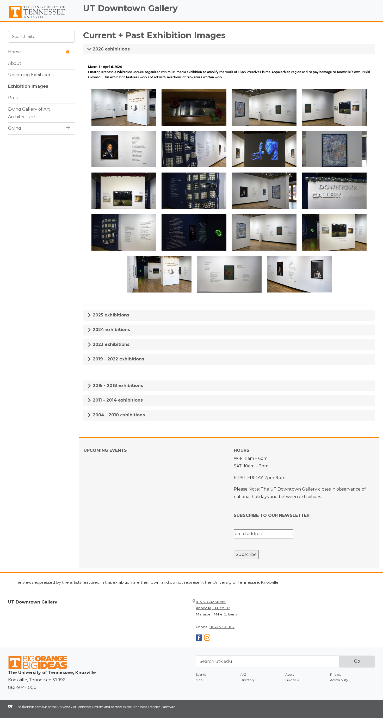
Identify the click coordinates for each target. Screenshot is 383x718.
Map (199, 680)
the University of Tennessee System (77, 707)
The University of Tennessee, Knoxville (41, 18)
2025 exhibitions (110, 315)
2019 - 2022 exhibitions (117, 359)
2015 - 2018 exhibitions (117, 385)
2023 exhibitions (110, 344)
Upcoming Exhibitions (30, 74)
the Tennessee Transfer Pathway (151, 707)
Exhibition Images (28, 86)
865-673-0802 (221, 627)
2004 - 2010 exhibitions (118, 414)
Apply (289, 674)
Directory (247, 680)
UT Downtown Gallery (130, 8)
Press (13, 97)
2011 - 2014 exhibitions (117, 400)
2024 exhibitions (110, 329)
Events (201, 674)
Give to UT (293, 680)
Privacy (336, 674)
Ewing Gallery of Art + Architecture (30, 112)
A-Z (243, 674)
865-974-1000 (22, 687)
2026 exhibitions (110, 49)
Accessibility (339, 680)
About (14, 63)
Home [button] (14, 51)
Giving (14, 127)
